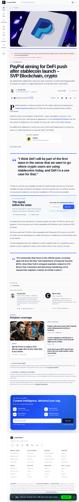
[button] (3, 52)
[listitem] (14, 285)
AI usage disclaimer (52, 367)
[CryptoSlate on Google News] (17, 445)
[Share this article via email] (75, 98)
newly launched (21, 108)
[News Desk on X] (52, 308)
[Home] (10, 8)
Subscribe (68, 420)
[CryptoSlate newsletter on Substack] (22, 445)
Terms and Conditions (42, 483)
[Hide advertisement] (74, 497)
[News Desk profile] (48, 295)
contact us (38, 57)
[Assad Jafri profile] (12, 295)
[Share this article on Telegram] (66, 98)
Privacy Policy (55, 483)
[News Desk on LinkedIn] (54, 308)
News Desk (56, 293)
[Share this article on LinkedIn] (70, 98)
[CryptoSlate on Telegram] (27, 445)
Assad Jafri (22, 89)
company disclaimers (41, 384)
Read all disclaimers (51, 492)
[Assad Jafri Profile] (12, 90)
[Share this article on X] (58, 98)
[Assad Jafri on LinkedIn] (19, 308)
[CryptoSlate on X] (12, 445)
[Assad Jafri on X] (17, 308)
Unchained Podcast (61, 119)
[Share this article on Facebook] (62, 98)
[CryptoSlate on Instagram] (37, 445)
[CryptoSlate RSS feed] (42, 445)
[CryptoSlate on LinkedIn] (32, 445)
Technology (17, 62)
